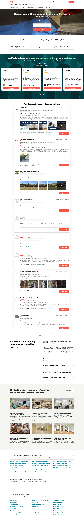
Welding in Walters (13, 510)
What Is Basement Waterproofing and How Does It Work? (19, 439)
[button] (24, 125)
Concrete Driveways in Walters (38, 504)
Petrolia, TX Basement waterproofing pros (40, 467)
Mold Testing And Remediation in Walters (18, 487)
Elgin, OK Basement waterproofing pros (40, 461)
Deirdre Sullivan (35, 436)
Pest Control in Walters (58, 510)
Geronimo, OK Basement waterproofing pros (19, 461)
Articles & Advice (31, 4)
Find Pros (42, 29)
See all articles (69, 390)
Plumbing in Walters (14, 500)
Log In (65, 1)
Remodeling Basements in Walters (39, 485)
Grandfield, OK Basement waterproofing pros (19, 467)
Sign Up (71, 1)
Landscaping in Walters (14, 516)
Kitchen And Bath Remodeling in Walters (40, 500)
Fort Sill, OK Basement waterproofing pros (18, 469)
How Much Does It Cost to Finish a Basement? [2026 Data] (40, 414)
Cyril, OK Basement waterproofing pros (61, 463)
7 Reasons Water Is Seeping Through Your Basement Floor (63, 439)
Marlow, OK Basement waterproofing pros (40, 471)
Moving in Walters (57, 504)
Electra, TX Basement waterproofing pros (61, 465)
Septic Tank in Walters (14, 514)
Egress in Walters (56, 485)
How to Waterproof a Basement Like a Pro (64, 413)
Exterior (15, 4)
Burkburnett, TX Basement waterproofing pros (19, 471)
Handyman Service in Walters (59, 514)
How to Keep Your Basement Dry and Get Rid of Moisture (42, 439)
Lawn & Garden (21, 4)
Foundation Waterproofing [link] (19, 7)
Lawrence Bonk (13, 411)
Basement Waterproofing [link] (30, 7)
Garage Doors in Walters (58, 506)
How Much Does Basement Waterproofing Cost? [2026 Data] (18, 414)
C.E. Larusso (56, 436)
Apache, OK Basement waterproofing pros (62, 461)
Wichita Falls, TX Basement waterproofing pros (41, 463)
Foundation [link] (12, 7)
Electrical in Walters (14, 504)
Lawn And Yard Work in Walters (16, 506)
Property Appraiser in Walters (16, 512)
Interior (11, 4)
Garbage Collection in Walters (59, 512)
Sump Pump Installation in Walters (17, 485)
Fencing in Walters (13, 508)
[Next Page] (51, 333)
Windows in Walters (57, 519)
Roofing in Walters (13, 502)
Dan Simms (56, 411)
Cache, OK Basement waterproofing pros (18, 465)
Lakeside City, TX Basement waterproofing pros (63, 467)
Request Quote (64, 133)
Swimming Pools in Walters (15, 519)
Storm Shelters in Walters (37, 487)
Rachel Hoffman (35, 411)
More (26, 4)
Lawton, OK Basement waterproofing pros (18, 463)
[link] (4, 85)
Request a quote (11, 88)
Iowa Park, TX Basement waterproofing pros (41, 469)
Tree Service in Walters (36, 512)
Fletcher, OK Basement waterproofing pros (40, 465)
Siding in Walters (35, 502)
